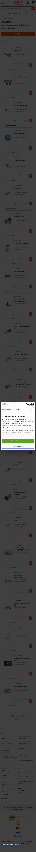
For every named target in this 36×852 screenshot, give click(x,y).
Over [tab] (29, 409)
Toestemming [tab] (6, 409)
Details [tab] (18, 409)
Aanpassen (17, 446)
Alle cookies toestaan (18, 441)
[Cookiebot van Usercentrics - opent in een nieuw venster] (26, 404)
